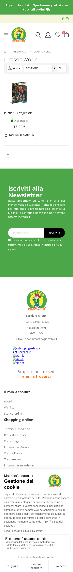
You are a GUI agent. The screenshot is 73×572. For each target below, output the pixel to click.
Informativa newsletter (19, 465)
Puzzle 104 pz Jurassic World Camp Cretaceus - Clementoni (19, 113)
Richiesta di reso (15, 435)
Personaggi (20, 51)
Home (5, 51)
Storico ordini (13, 413)
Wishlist (9, 407)
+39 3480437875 (39, 322)
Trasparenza (12, 459)
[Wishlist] (57, 35)
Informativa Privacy (17, 447)
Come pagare (13, 441)
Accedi (8, 401)
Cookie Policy (13, 453)
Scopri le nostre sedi (36, 374)
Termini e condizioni (17, 429)
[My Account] (48, 35)
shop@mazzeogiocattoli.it (41, 339)
